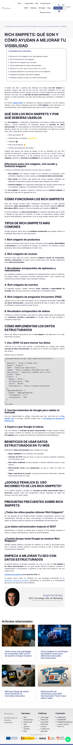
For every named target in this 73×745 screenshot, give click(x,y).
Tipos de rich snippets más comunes (23, 62)
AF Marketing (9, 26)
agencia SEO (18, 103)
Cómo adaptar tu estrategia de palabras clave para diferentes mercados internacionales (54, 654)
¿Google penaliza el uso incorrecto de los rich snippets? (30, 71)
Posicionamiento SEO (20, 26)
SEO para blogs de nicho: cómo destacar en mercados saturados (17, 693)
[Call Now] (4, 673)
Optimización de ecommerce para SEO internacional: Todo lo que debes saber (53, 694)
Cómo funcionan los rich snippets (22, 59)
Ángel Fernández (53, 595)
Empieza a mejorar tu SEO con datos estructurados (28, 78)
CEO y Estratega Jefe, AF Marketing (46, 598)
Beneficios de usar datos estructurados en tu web (28, 68)
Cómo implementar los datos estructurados (25, 65)
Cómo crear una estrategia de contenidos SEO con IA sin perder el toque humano (18, 653)
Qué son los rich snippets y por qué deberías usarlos (29, 56)
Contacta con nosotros (13, 574)
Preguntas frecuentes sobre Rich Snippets (25, 74)
